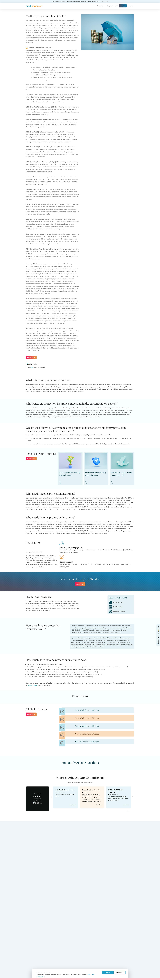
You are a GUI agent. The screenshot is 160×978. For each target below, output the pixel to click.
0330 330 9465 (32, 685)
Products (99, 6)
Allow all (108, 972)
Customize (119, 972)
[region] (92, 797)
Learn (116, 6)
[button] (51, 797)
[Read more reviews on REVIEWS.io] (37, 803)
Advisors (130, 6)
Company (109, 6)
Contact (122, 6)
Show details (39, 976)
